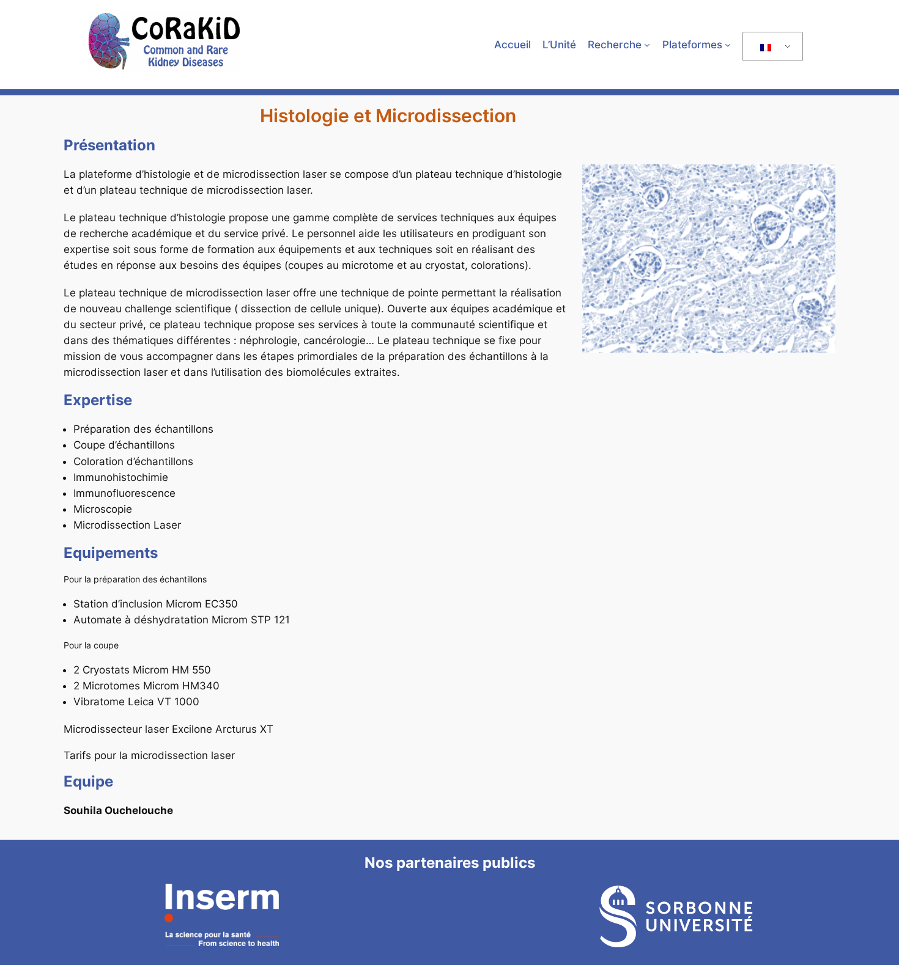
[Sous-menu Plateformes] (728, 45)
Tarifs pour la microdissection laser (149, 755)
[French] (770, 47)
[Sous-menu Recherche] (647, 45)
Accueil (512, 45)
